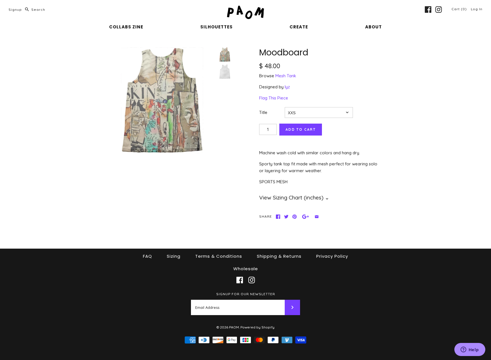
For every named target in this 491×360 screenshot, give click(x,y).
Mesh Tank (285, 75)
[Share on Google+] (306, 217)
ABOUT (373, 27)
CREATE (299, 27)
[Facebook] (428, 9)
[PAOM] (245, 9)
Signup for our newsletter (245, 294)
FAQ (147, 256)
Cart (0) (460, 9)
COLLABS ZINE (126, 27)
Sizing (173, 256)
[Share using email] (317, 217)
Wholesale (245, 269)
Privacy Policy (332, 256)
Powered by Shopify (257, 327)
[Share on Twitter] (286, 217)
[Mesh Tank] (225, 71)
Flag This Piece (273, 98)
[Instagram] (438, 9)
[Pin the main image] (294, 217)
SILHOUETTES (216, 27)
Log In (476, 9)
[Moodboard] (162, 100)
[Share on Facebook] (278, 217)
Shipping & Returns (279, 256)
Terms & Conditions (218, 256)
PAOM (234, 327)
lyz (287, 87)
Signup (15, 9)
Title (263, 112)
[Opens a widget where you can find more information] (469, 350)
